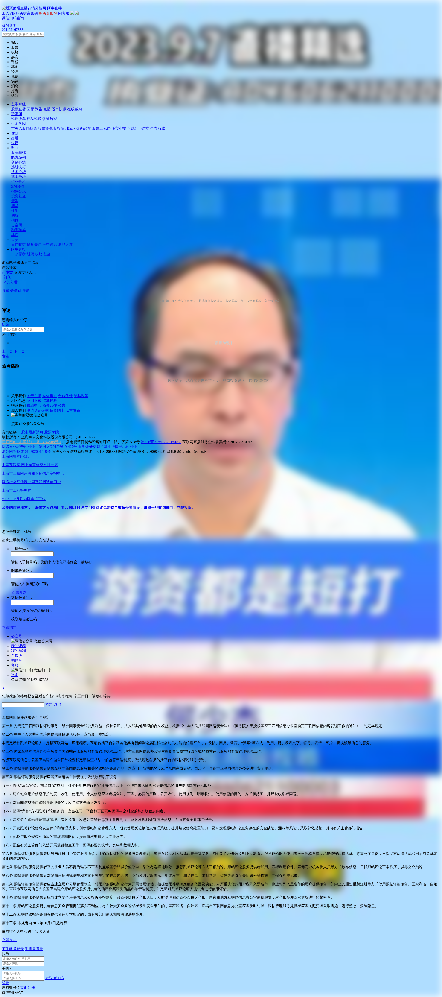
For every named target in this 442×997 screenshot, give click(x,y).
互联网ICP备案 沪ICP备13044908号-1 (31, 442)
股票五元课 (101, 128)
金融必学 (83, 128)
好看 (14, 138)
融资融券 (18, 230)
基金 (47, 254)
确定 (49, 705)
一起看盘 (18, 254)
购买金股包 (48, 13)
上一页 (7, 351)
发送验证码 (54, 978)
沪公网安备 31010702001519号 (26, 451)
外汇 (14, 211)
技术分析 (18, 172)
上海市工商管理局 (16, 490)
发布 (5, 356)
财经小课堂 (140, 128)
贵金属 (16, 225)
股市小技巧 (120, 128)
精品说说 (34, 119)
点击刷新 (19, 592)
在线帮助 (74, 109)
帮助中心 (34, 405)
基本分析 (18, 177)
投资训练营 (66, 128)
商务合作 (49, 405)
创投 (14, 220)
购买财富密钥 (27, 13)
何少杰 (7, 272)
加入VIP (8, 13)
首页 (14, 128)
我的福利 (18, 651)
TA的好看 (10, 282)
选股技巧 (18, 167)
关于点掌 (34, 396)
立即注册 (27, 988)
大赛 (14, 240)
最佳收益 (18, 244)
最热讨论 (49, 244)
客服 (14, 665)
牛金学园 (18, 124)
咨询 (14, 675)
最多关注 (34, 244)
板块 (38, 254)
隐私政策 (81, 396)
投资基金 (18, 196)
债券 (14, 201)
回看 (30, 109)
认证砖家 (49, 119)
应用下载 (34, 401)
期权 (14, 215)
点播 (47, 109)
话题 (14, 133)
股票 (30, 254)
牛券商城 (157, 128)
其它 (14, 235)
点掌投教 (49, 401)
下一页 (19, 351)
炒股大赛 (65, 244)
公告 (61, 405)
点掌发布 (72, 410)
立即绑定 (9, 628)
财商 (14, 148)
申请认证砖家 (38, 410)
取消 (57, 705)
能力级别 (18, 157)
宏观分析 (18, 186)
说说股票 (18, 119)
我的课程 (18, 646)
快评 (14, 143)
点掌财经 (18, 104)
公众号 (16, 636)
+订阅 (6, 277)
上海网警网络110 (15, 456)
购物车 (16, 660)
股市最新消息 (32, 432)
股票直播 (18, 109)
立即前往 (9, 940)
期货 (14, 206)
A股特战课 (28, 128)
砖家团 (16, 114)
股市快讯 (59, 109)
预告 (38, 109)
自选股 (16, 656)
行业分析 (18, 182)
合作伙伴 (65, 396)
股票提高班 (47, 128)
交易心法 (18, 162)
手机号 (7, 968)
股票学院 (51, 432)
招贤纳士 (57, 410)
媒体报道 (49, 396)
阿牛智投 (18, 249)
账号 (5, 954)
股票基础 (18, 153)
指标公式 (18, 191)
